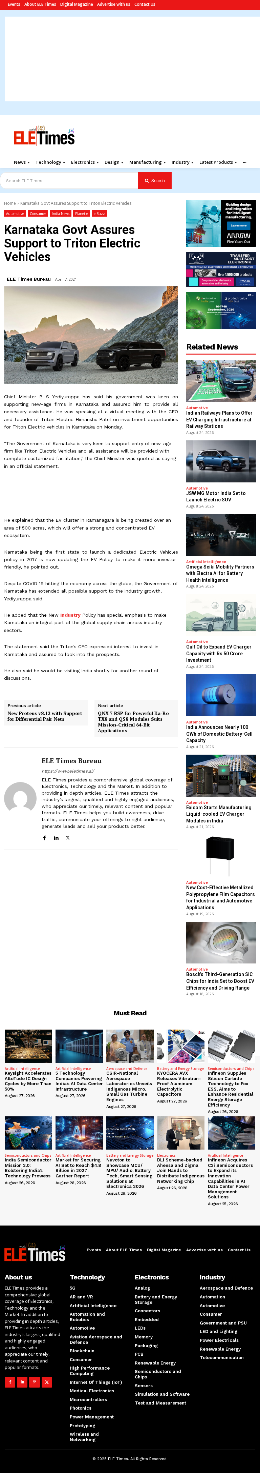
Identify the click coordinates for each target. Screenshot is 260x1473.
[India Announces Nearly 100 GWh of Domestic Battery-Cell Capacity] (221, 695)
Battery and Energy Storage (180, 1068)
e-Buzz (99, 213)
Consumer (38, 213)
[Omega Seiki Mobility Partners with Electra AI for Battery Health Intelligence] (221, 535)
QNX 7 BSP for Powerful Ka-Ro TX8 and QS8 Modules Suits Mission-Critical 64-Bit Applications (133, 722)
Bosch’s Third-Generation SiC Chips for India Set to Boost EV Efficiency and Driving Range (220, 981)
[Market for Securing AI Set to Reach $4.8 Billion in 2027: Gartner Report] (79, 1133)
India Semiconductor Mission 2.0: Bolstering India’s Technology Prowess (28, 1167)
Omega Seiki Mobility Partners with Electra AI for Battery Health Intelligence (220, 573)
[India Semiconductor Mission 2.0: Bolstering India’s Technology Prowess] (28, 1133)
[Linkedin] (56, 836)
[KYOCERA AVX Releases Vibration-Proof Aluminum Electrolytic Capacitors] (180, 1046)
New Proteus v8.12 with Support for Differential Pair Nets (44, 716)
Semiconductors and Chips (231, 1068)
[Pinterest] (34, 1382)
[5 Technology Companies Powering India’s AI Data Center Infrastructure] (79, 1046)
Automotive (15, 213)
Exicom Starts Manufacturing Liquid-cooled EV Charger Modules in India (219, 814)
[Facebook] (44, 836)
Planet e (81, 213)
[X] (67, 836)
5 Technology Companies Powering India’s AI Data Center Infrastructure (79, 1081)
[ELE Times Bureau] (20, 798)
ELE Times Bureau (29, 279)
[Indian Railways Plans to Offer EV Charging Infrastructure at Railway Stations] (221, 381)
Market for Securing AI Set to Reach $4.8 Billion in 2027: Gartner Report (78, 1167)
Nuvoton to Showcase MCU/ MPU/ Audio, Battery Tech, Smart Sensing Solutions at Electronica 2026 (129, 1173)
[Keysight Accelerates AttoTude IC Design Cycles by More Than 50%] (28, 1046)
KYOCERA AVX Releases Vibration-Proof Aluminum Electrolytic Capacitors (179, 1084)
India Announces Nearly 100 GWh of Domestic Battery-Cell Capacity (219, 733)
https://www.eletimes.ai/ (68, 771)
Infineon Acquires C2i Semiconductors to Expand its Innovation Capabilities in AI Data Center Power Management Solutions (230, 1178)
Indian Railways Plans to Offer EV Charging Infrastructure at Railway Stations (219, 419)
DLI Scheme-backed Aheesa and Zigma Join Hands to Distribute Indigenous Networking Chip (180, 1170)
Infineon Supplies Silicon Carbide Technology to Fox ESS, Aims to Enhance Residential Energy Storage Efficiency (230, 1089)
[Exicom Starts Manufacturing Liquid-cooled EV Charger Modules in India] (221, 776)
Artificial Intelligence (206, 562)
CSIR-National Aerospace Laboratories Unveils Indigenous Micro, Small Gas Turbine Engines (129, 1086)
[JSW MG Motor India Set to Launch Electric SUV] (221, 461)
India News (60, 213)
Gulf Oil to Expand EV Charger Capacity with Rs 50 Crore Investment (219, 653)
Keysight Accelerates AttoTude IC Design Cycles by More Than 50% (28, 1081)
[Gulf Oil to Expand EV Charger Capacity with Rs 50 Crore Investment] (221, 615)
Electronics (166, 1155)
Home (10, 203)
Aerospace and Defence (126, 1068)
